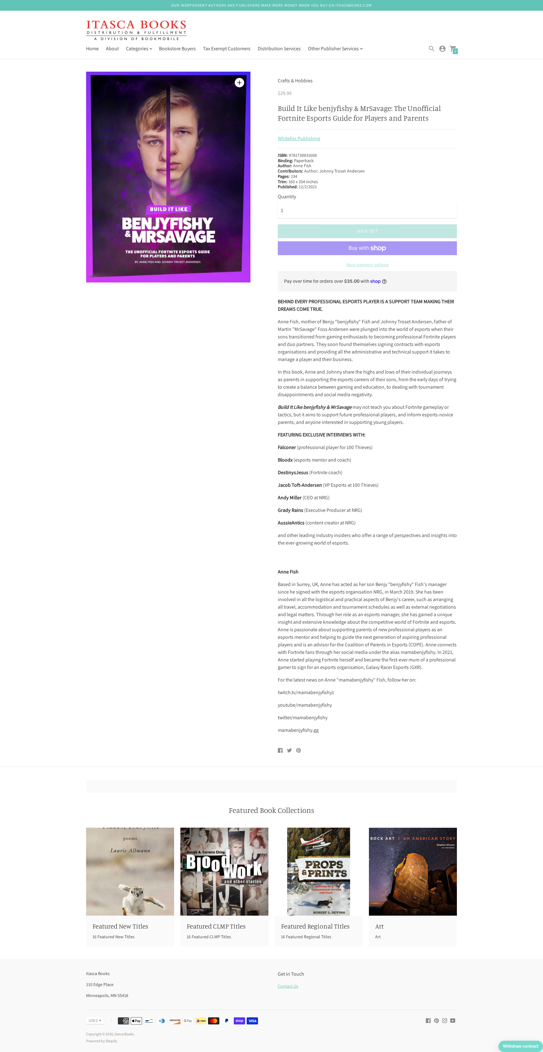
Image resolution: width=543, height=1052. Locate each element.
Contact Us (288, 986)
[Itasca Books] (136, 31)
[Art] (413, 872)
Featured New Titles (120, 926)
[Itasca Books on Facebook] (428, 1020)
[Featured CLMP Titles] (224, 872)
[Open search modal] (432, 48)
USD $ (93, 1020)
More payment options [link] (367, 264)
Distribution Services (279, 48)
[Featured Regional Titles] (319, 872)
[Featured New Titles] (130, 872)
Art (379, 926)
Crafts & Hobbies (295, 80)
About (112, 48)
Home (92, 48)
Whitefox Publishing (299, 138)
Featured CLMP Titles (216, 926)
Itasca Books (124, 1034)
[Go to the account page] (442, 48)
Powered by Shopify (101, 1040)
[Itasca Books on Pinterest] (436, 1020)
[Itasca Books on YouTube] (452, 1020)
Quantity (287, 197)
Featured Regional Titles (315, 926)
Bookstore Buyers (177, 48)
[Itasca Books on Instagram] (444, 1020)
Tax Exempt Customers (226, 48)
